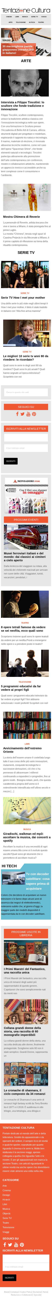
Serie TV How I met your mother (23, 297)
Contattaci (14, 1292)
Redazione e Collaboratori (21, 1295)
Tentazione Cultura (26, 10)
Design (6, 1195)
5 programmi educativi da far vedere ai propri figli (21, 688)
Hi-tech (6, 1199)
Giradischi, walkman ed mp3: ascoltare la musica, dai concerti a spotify (27, 837)
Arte (5, 1186)
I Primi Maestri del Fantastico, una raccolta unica (24, 970)
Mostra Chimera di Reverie (21, 216)
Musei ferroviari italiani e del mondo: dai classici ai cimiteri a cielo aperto (25, 557)
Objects (6, 1213)
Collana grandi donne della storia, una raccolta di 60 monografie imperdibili (22, 1031)
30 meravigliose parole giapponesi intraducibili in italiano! (18, 49)
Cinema (7, 1190)
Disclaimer (37, 1292)
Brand (6, 1292)
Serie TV (25, 293)
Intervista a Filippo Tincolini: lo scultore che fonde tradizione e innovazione (22, 106)
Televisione (25, 682)
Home (45, 1292)
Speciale (37, 1295)
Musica (27, 829)
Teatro (25, 623)
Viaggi (6, 40)
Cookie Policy (26, 1292)
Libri (27, 744)
